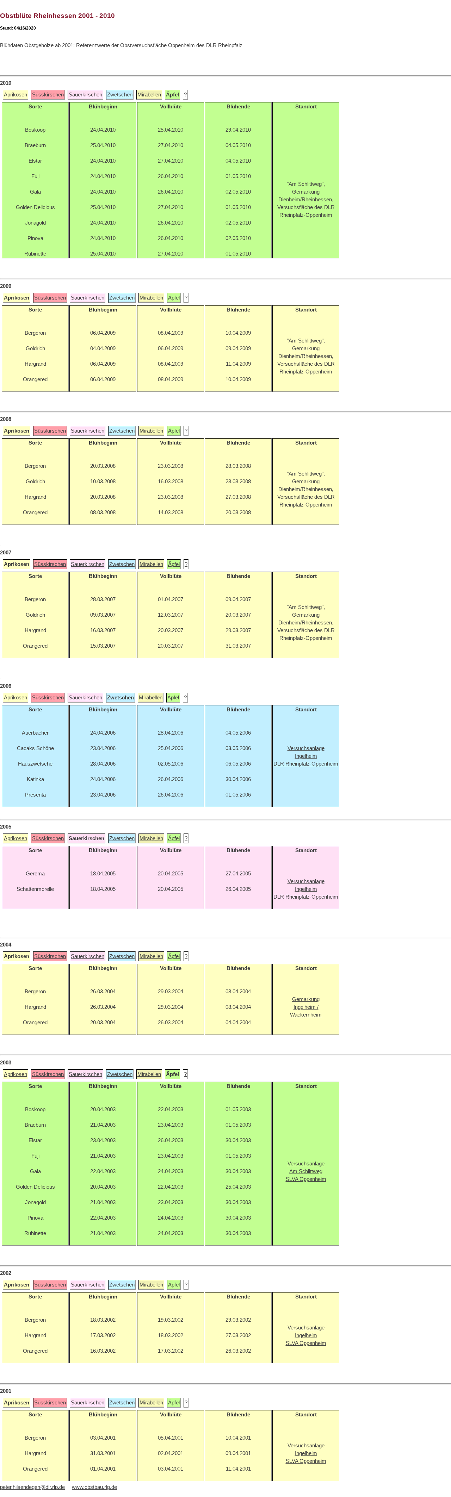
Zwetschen (119, 95)
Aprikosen (15, 95)
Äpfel (174, 298)
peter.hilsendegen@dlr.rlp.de (32, 1487)
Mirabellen (149, 95)
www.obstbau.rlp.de (94, 1487)
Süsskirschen (48, 95)
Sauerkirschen (85, 95)
